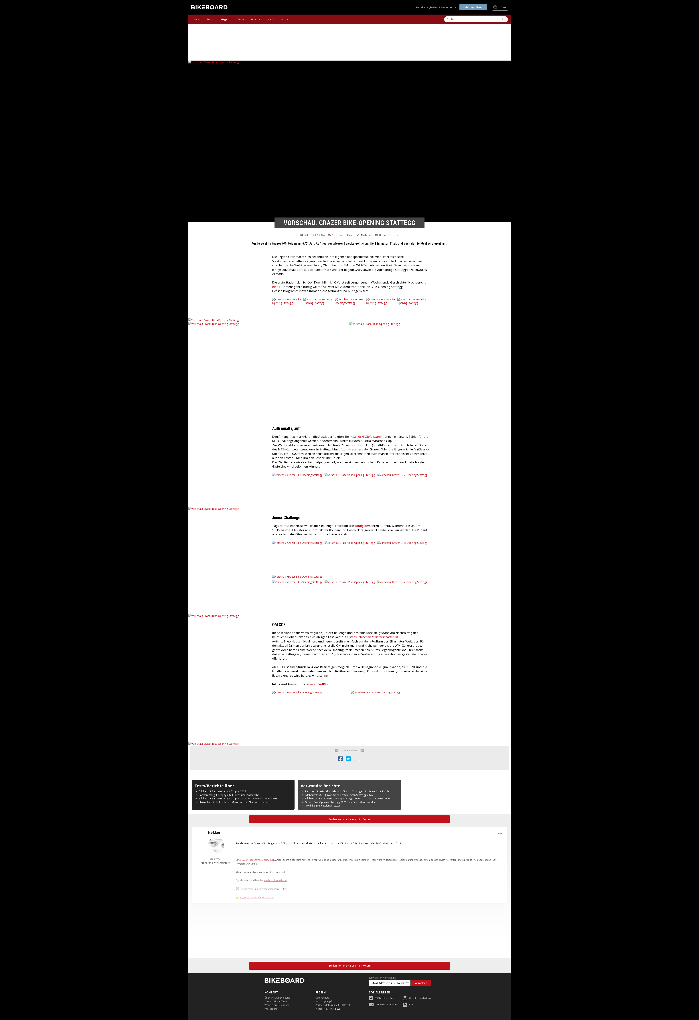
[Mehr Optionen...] (500, 834)
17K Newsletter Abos (386, 1004)
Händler (285, 19)
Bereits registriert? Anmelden (435, 7)
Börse (241, 19)
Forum (210, 19)
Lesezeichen (349, 750)
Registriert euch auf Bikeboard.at (257, 897)
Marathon (237, 802)
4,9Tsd (217, 859)
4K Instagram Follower (421, 998)
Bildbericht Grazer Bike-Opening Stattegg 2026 (332, 798)
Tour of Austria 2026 (377, 798)
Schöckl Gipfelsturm (368, 436)
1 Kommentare (342, 235)
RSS (411, 1004)
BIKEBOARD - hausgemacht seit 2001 (254, 859)
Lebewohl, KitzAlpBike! (265, 798)
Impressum (270, 1008)
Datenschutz (322, 997)
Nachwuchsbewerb (260, 802)
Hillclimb (221, 802)
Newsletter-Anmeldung (382, 977)
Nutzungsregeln (324, 1001)
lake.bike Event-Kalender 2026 (322, 805)
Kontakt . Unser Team (275, 1001)
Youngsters (363, 526)
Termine (255, 19)
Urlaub (270, 19)
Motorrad (330, 1005)
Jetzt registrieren (473, 7)
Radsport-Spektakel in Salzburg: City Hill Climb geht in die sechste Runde (347, 791)
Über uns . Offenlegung (277, 997)
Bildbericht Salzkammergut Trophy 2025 (222, 791)
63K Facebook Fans (385, 998)
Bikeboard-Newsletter (275, 880)
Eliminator (205, 802)
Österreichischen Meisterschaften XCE (373, 637)
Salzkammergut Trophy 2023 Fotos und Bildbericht (229, 795)
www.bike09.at (318, 684)
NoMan (366, 235)
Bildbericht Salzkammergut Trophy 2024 (222, 798)
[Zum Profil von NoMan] (216, 845)
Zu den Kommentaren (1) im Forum (350, 819)
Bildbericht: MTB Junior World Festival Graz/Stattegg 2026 (339, 795)
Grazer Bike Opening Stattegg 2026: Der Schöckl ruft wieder (340, 802)
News (197, 19)
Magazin (226, 19)
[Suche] (503, 19)
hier (275, 287)
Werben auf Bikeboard (276, 1005)
